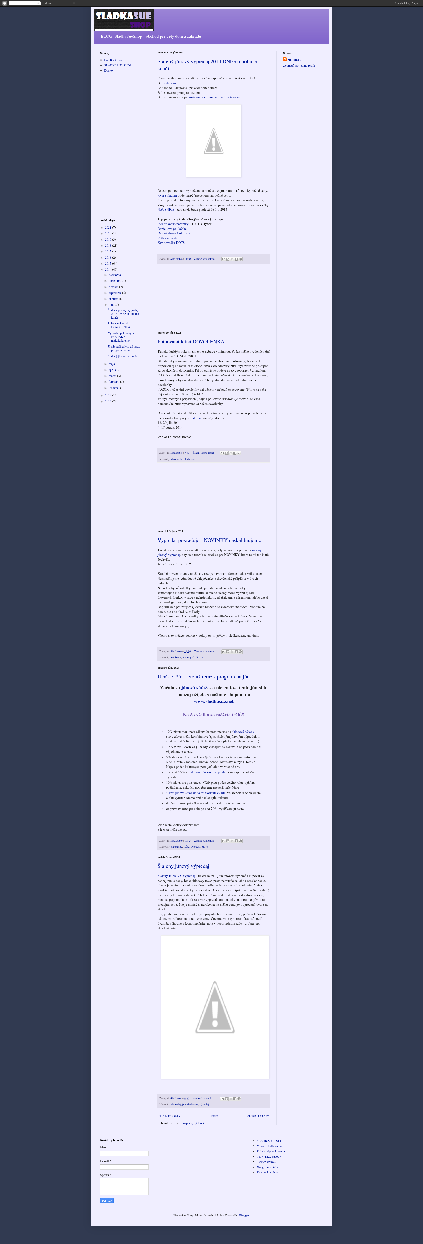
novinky (186, 657)
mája (112, 364)
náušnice (176, 657)
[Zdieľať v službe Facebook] (236, 259)
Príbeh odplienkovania (271, 1151)
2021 (108, 227)
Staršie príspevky (258, 1115)
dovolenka (177, 459)
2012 (108, 401)
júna (112, 304)
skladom (170, 83)
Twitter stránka (266, 1162)
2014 (108, 269)
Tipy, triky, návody (269, 1156)
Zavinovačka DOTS (171, 242)
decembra (115, 275)
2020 (108, 233)
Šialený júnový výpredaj (183, 865)
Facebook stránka (267, 1172)
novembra (115, 280)
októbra (114, 287)
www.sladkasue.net (214, 701)
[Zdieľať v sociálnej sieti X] (232, 259)
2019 (108, 239)
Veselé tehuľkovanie (269, 1146)
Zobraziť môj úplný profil (299, 65)
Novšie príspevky (169, 1115)
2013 (108, 395)
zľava (205, 846)
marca (113, 376)
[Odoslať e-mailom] (223, 259)
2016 (108, 257)
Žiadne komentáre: (205, 259)
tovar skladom (167, 195)
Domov (214, 1115)
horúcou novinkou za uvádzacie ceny (214, 97)
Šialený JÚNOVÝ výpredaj (176, 876)
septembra (115, 293)
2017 (108, 251)
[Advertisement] (214, 297)
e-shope (195, 418)
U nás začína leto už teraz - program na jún (204, 676)
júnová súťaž (194, 687)
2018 (108, 245)
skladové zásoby (243, 731)
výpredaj (195, 846)
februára (114, 382)
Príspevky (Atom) (192, 1123)
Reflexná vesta (167, 238)
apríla (113, 370)
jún (184, 1104)
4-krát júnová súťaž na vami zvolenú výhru (195, 793)
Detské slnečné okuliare (174, 233)
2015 (108, 263)
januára (114, 388)
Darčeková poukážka (172, 228)
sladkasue (189, 459)
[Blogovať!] (228, 259)
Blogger (244, 1215)
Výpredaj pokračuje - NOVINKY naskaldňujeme (209, 540)
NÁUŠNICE (166, 209)
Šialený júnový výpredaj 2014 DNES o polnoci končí (123, 313)
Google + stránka (267, 1167)
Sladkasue (294, 59)
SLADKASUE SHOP (118, 65)
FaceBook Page (113, 60)
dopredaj (176, 1104)
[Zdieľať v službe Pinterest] (240, 259)
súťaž (186, 846)
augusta (114, 299)
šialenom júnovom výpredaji (207, 772)
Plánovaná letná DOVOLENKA (191, 341)
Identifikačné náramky (173, 223)
